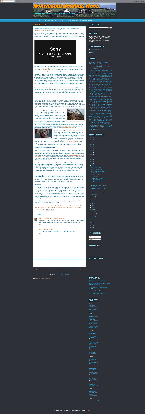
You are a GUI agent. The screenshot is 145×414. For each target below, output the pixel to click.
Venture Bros (101, 123)
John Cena (108, 90)
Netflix (91, 101)
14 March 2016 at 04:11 (47, 229)
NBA (111, 99)
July (93, 203)
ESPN (96, 81)
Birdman (56, 205)
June (93, 205)
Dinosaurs (90, 79)
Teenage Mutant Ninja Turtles (96, 116)
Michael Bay (105, 98)
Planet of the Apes (63, 207)
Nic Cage (95, 101)
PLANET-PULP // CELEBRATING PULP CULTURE (93, 393)
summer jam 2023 (106, 129)
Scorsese (93, 109)
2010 (91, 225)
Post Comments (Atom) (63, 274)
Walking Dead (94, 125)
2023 (91, 144)
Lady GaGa (98, 95)
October (93, 197)
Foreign (102, 82)
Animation (91, 65)
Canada (106, 72)
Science (90, 109)
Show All (97, 400)
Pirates (97, 104)
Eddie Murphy (99, 81)
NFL (89, 101)
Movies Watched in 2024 (50, 20)
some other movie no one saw (68, 127)
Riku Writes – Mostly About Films (93, 317)
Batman (96, 69)
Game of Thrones (95, 84)
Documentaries (105, 79)
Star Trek (110, 112)
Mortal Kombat (107, 99)
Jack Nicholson (99, 89)
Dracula (93, 81)
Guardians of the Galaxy (98, 86)
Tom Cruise (109, 120)
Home (60, 269)
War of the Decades (102, 125)
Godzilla (75, 205)
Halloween (109, 86)
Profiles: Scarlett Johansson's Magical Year (97, 293)
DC (98, 76)
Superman (94, 115)
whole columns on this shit (46, 69)
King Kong (110, 93)
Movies (53, 207)
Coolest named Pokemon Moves (95, 291)
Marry (40, 229)
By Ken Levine (92, 384)
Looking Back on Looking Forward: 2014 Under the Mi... (98, 179)
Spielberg (110, 110)
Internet (110, 87)
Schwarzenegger (108, 107)
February (94, 213)
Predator (100, 105)
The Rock (94, 120)
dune (94, 129)
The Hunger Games (103, 117)
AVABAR (102, 62)
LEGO (49, 207)
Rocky (90, 107)
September (94, 199)
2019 (91, 152)
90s (100, 62)
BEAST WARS (104, 67)
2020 (91, 150)
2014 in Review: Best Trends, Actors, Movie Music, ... (98, 172)
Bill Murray (106, 70)
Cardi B (99, 73)
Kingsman (90, 95)
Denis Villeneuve (100, 78)
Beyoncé (99, 70)
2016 (91, 159)
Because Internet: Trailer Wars (97, 192)
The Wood (92, 52)
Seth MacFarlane (100, 109)
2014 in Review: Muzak (96, 167)
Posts (92, 237)
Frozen (110, 82)
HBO (106, 86)
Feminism (94, 82)
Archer (106, 65)
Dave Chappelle (106, 76)
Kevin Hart (105, 93)
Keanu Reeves (100, 93)
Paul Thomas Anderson (106, 103)
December (94, 165)
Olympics (105, 101)
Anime (94, 65)
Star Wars (71, 207)
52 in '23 (96, 62)
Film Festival (98, 82)
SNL (92, 107)
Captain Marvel (95, 73)
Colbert (99, 75)
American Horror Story (107, 63)
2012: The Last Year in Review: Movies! (97, 280)
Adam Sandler (92, 63)
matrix (96, 129)
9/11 (99, 62)
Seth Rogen (106, 109)
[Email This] (47, 210)
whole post (72, 141)
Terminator (107, 116)
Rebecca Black (105, 105)
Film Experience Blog (93, 342)
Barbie (93, 69)
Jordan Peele (94, 92)
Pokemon (90, 105)
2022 (91, 146)
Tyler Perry (105, 122)
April (93, 209)
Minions (110, 98)
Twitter (101, 122)
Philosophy (94, 104)
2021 (91, 148)
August (93, 201)
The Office (108, 119)
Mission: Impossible (93, 99)
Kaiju (111, 92)
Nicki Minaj (100, 101)
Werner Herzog (98, 126)
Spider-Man (104, 110)
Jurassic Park (43, 207)
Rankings (62, 20)
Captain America (62, 205)
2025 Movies (38, 20)
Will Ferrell (110, 126)
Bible (103, 70)
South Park (99, 110)
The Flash (96, 117)
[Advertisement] (59, 263)
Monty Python (100, 99)
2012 (91, 220)
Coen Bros (94, 75)
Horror (100, 87)
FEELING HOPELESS (93, 379)
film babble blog (92, 368)
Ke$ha (96, 93)
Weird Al (94, 126)
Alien (101, 63)
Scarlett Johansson (101, 107)
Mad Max (94, 96)
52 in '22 (91, 62)
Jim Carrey (103, 90)
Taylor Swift (105, 115)
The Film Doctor (92, 352)
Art (95, 67)
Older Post (81, 269)
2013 (91, 218)
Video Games (107, 123)
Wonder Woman (96, 128)
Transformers (37, 209)
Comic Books (104, 75)
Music (57, 207)
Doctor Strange (99, 79)
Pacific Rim (96, 103)
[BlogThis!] (48, 210)
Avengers (44, 205)
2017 (91, 157)
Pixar (101, 104)
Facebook (105, 81)
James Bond (109, 89)
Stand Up (99, 112)
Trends (97, 122)
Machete (90, 96)
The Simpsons (100, 120)
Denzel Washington (108, 78)
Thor (106, 120)
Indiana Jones (106, 87)
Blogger (89, 410)
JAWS (95, 89)
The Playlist (91, 304)
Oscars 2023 (91, 103)
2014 (91, 163)
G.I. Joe (90, 84)
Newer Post (37, 269)
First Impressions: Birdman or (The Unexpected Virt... (98, 189)
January (93, 216)
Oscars (109, 101)
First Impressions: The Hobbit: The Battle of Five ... (98, 182)
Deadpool (94, 78)
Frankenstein (106, 82)
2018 (91, 155)
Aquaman (102, 65)
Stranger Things (104, 113)
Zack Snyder (109, 128)
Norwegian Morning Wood (66, 6)
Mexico (100, 98)
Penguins (90, 104)
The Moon (103, 119)
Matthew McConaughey (103, 96)
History (96, 87)
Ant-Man (98, 65)
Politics (93, 105)
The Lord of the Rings (96, 119)
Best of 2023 (95, 70)
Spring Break (95, 112)
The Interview (77, 207)
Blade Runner (96, 72)
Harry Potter (92, 87)
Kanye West (92, 93)
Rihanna (110, 105)
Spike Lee (91, 112)
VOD (93, 123)
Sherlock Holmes (93, 110)
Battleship (102, 69)
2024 (91, 142)
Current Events (94, 76)
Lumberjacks (109, 95)
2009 (91, 227)
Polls (97, 105)
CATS (103, 72)
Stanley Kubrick (105, 112)
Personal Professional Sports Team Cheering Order (80, 20)
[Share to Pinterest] (53, 210)
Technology (110, 115)
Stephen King (97, 113)
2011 (91, 223)
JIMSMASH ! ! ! (92, 378)
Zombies (91, 129)
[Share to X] (50, 210)
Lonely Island (103, 95)
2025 (91, 140)
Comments (93, 239)
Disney (93, 79)
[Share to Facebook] (52, 210)
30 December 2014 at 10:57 (58, 218)
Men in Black (96, 98)
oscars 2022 (100, 129)
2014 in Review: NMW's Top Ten (97, 169)
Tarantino (99, 115)
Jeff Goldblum (91, 90)
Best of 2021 (107, 69)
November (94, 194)
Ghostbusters (101, 84)
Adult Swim (97, 63)
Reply (40, 224)
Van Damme (96, 123)
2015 (91, 161)
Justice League (106, 92)
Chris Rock (69, 205)
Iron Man (91, 89)
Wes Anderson (104, 126)
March (93, 211)
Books (101, 72)
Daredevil (101, 76)
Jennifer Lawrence (97, 90)
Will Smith (91, 128)
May (93, 207)
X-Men (43, 209)
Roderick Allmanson (44, 218)
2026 (91, 138)
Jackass (103, 89)
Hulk (102, 87)
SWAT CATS (95, 107)
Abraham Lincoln (108, 62)
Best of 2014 (50, 205)
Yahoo (105, 128)
